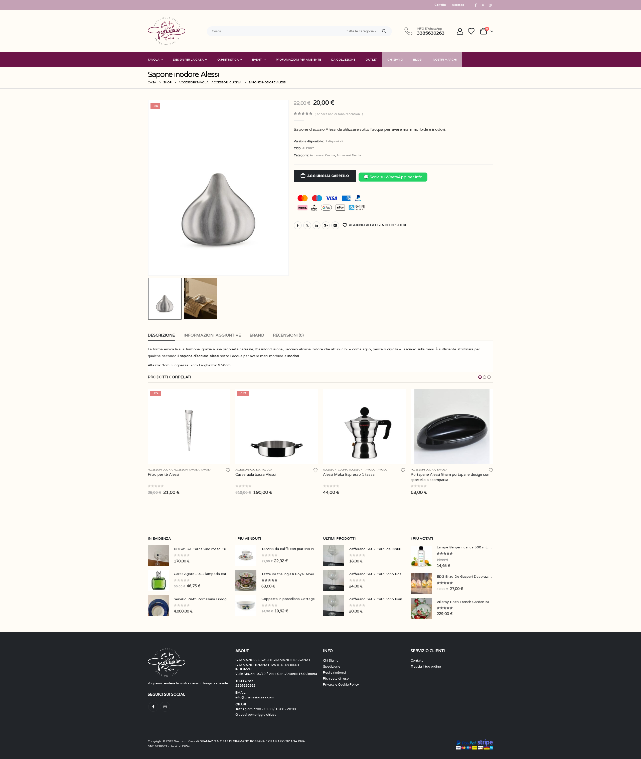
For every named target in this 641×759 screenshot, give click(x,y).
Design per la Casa (188, 59)
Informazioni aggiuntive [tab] (212, 335)
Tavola (153, 59)
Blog (417, 59)
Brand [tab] (257, 335)
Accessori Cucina (322, 155)
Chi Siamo (395, 59)
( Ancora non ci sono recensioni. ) (339, 114)
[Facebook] (475, 5)
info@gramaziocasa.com (254, 697)
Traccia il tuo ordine (426, 667)
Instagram (165, 707)
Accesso (458, 5)
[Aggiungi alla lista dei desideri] (227, 470)
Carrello (440, 5)
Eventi (257, 59)
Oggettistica (228, 59)
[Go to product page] (364, 426)
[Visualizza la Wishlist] (471, 31)
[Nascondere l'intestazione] (166, 31)
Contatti (417, 661)
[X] (483, 5)
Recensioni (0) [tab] (288, 335)
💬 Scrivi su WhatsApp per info (393, 177)
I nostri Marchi (444, 59)
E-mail (335, 225)
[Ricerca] (384, 31)
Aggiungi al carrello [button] (222, 396)
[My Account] (460, 31)
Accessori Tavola (349, 155)
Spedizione (331, 667)
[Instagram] (490, 5)
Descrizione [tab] (161, 335)
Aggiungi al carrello (328, 175)
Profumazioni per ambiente (298, 59)
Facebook (298, 225)
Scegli (485, 396)
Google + (326, 225)
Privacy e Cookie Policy (341, 685)
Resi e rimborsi (334, 673)
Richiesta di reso (336, 679)
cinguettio (307, 225)
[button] (149, 188)
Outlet (371, 59)
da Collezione (343, 59)
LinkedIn (316, 225)
